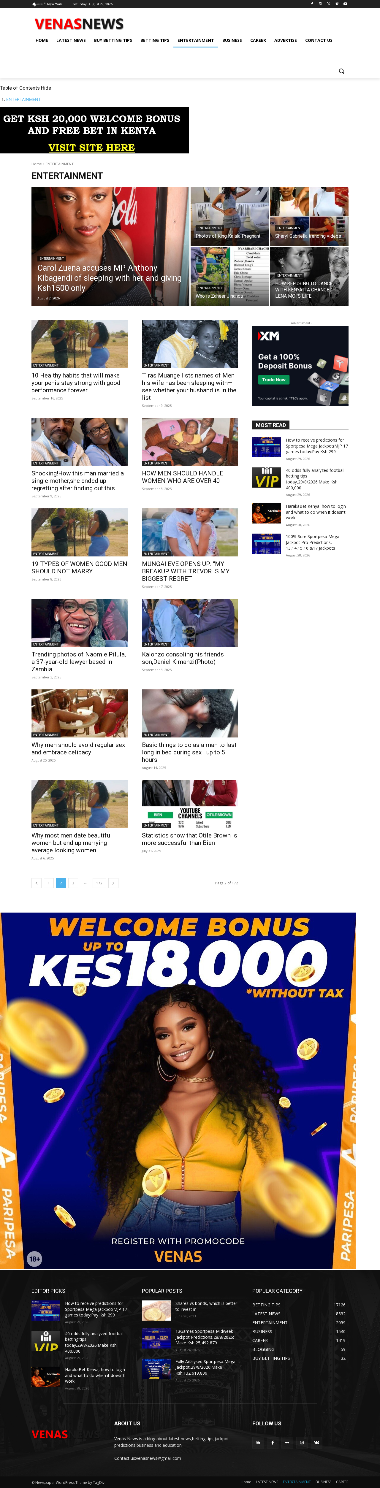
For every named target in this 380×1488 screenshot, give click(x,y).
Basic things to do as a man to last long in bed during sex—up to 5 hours (189, 752)
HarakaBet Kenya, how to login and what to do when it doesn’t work (316, 512)
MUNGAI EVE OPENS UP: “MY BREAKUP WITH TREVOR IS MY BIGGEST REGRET (185, 571)
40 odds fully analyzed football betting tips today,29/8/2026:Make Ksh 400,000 (315, 479)
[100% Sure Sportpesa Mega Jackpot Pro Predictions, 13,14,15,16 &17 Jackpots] (266, 544)
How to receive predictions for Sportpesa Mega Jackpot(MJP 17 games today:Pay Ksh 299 (317, 445)
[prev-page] (36, 883)
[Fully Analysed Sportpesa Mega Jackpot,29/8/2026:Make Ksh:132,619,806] (156, 1369)
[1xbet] (94, 151)
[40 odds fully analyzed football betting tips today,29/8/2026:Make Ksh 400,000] (266, 477)
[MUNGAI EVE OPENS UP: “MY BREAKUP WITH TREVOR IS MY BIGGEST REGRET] (190, 532)
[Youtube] (345, 4)
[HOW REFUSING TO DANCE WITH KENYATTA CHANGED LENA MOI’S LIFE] (309, 276)
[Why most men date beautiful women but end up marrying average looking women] (79, 804)
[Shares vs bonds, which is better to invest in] (156, 1310)
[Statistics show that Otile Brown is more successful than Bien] (190, 804)
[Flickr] (287, 1443)
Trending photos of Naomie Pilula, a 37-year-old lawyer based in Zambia (78, 662)
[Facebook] (312, 4)
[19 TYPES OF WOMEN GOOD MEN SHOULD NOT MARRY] (79, 532)
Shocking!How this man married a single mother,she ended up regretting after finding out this (77, 481)
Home (36, 163)
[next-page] (113, 883)
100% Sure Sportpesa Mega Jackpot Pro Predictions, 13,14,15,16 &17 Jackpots (312, 542)
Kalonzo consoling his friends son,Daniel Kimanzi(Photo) (183, 658)
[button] (341, 71)
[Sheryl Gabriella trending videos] (309, 216)
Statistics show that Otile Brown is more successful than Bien (189, 839)
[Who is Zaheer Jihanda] (230, 276)
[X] (328, 4)
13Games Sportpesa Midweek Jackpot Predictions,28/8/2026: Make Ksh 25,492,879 (204, 1337)
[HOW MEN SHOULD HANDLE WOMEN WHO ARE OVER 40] (190, 442)
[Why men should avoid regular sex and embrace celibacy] (79, 713)
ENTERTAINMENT (23, 99)
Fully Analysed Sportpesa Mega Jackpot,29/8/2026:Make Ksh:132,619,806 (205, 1367)
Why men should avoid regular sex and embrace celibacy (78, 748)
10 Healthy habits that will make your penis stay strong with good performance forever (76, 383)
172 (99, 883)
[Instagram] (320, 4)
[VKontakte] (316, 1443)
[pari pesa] (178, 1267)
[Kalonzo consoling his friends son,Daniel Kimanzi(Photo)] (190, 623)
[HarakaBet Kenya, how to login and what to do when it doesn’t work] (266, 513)
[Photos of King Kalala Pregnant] (230, 216)
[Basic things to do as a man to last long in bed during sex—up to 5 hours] (190, 713)
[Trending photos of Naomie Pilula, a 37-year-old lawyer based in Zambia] (79, 623)
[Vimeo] (336, 4)
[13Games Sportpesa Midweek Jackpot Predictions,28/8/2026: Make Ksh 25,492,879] (156, 1338)
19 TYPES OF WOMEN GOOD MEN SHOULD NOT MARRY (79, 567)
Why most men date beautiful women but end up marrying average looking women (71, 843)
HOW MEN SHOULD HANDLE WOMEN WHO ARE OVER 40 (182, 477)
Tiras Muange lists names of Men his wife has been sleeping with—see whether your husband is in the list (189, 386)
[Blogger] (258, 1443)
